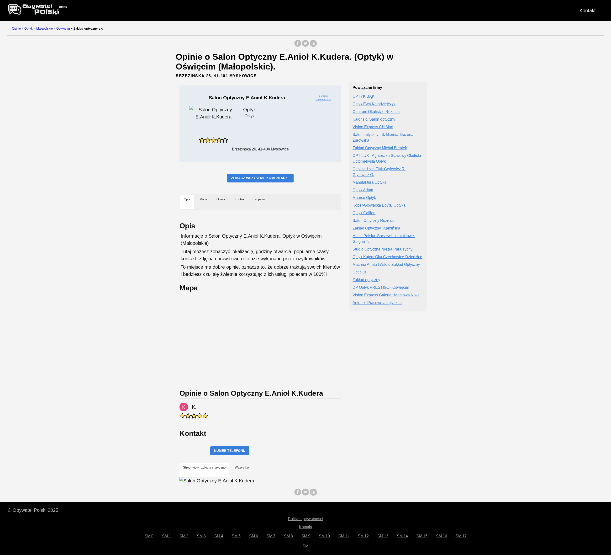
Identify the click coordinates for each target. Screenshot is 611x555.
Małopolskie (44, 28)
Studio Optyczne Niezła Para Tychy (382, 249)
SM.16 (441, 536)
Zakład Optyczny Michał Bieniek (380, 148)
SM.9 (305, 536)
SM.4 (218, 536)
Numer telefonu (229, 451)
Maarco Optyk (364, 198)
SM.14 (402, 536)
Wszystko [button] (242, 467)
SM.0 (149, 536)
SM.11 (343, 536)
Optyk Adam (363, 190)
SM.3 (201, 536)
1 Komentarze (323, 99)
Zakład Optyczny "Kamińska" (377, 228)
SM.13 (382, 536)
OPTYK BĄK (363, 97)
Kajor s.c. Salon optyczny (374, 119)
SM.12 (363, 536)
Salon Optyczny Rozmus (373, 221)
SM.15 (421, 536)
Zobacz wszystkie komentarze (260, 178)
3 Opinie (323, 96)
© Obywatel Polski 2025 (33, 510)
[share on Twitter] (305, 46)
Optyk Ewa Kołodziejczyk (374, 104)
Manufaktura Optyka (369, 183)
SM (305, 546)
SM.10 (324, 536)
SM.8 (288, 536)
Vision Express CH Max (373, 127)
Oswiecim (63, 28)
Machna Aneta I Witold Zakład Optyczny (386, 265)
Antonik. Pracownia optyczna (377, 303)
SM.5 (236, 536)
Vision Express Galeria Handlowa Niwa (386, 295)
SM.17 (461, 536)
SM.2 (183, 536)
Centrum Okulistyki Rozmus (376, 112)
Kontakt (587, 10)
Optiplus (360, 272)
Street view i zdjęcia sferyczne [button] (204, 467)
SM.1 (166, 536)
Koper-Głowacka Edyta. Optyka (379, 205)
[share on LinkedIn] (313, 46)
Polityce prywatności (305, 519)
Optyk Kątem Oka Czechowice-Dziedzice (387, 257)
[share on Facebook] (298, 46)
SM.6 (253, 536)
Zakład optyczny (366, 280)
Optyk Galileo (364, 213)
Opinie (16, 28)
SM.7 (271, 536)
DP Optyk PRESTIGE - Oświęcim (381, 288)
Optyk (28, 28)
